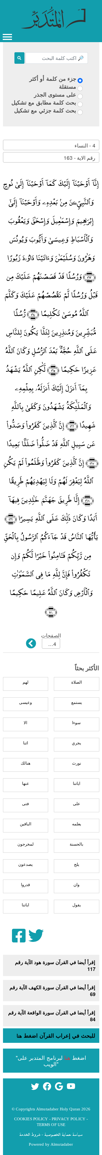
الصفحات (51, 635)
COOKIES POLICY (31, 1118)
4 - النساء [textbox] (85, 145)
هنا (19, 1035)
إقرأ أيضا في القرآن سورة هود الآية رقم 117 (55, 966)
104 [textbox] (51, 643)
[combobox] (51, 145)
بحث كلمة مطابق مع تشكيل (43, 102)
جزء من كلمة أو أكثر (52, 78)
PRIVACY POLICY (68, 1118)
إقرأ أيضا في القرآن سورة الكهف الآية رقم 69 (52, 991)
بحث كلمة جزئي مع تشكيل (45, 110)
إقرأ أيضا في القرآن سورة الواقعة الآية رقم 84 (51, 1016)
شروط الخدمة (30, 1134)
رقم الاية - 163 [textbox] (79, 157)
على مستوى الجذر (55, 94)
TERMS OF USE (51, 1124)
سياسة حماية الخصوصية (63, 1134)
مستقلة (67, 86)
